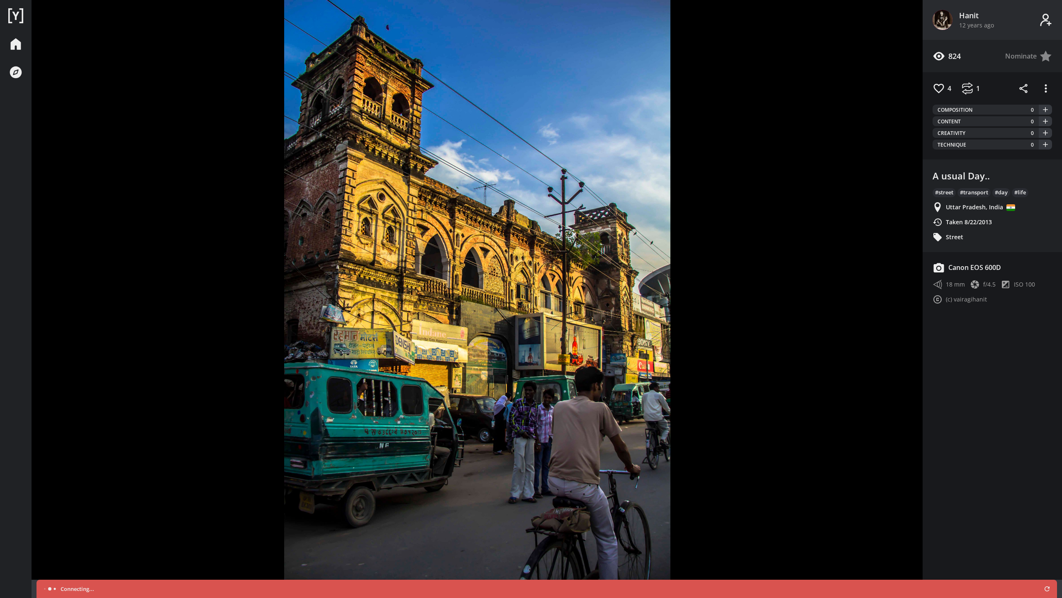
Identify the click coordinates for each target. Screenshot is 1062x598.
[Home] (15, 15)
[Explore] (15, 72)
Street (954, 237)
